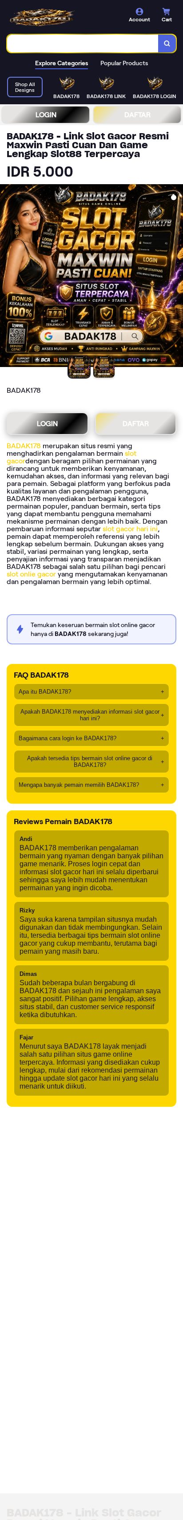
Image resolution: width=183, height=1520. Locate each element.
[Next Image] (176, 276)
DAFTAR (137, 114)
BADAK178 (24, 446)
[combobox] (83, 43)
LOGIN (46, 114)
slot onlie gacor (31, 574)
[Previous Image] (7, 276)
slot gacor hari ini (130, 529)
